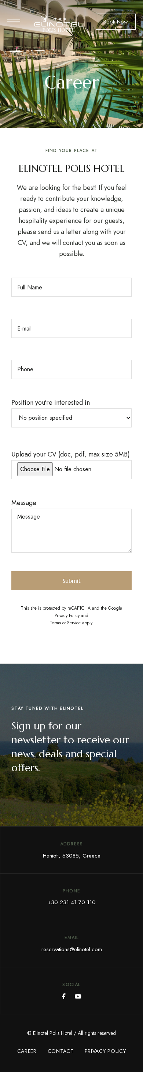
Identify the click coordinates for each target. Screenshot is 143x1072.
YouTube (78, 996)
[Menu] (13, 21)
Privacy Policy (67, 615)
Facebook (64, 996)
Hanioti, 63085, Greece (71, 856)
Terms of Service (65, 623)
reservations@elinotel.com (71, 949)
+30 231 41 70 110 (72, 902)
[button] (116, 22)
